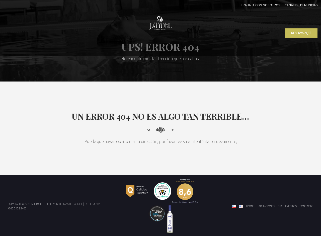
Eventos (291, 206)
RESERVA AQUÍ (301, 33)
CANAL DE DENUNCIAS (301, 5)
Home (250, 206)
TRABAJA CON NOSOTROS (260, 5)
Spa (280, 206)
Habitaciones (266, 206)
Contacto (306, 206)
